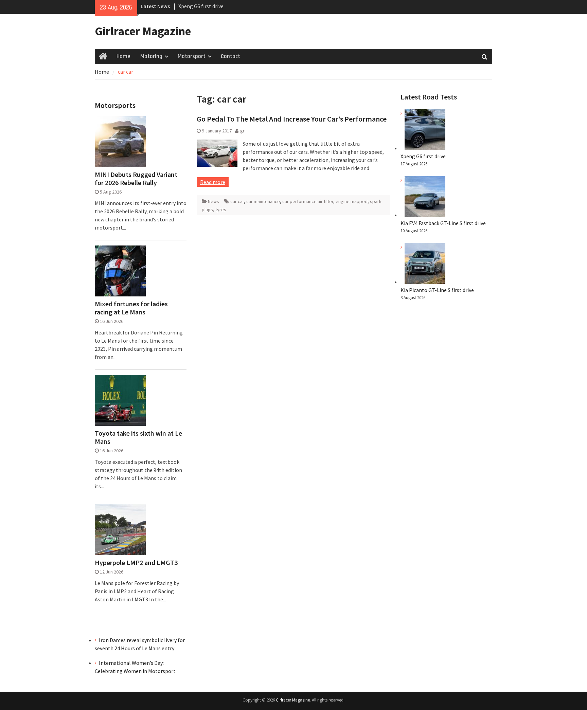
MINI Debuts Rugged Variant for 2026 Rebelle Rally (136, 178)
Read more (212, 182)
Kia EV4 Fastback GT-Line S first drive (443, 223)
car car (237, 201)
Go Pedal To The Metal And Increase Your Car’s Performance (292, 119)
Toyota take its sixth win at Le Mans (138, 437)
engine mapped (352, 201)
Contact (230, 56)
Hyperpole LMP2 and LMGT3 (136, 563)
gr (242, 131)
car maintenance (263, 201)
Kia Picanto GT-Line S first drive (437, 290)
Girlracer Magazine (143, 31)
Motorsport (192, 56)
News (213, 201)
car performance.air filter (307, 201)
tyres (220, 209)
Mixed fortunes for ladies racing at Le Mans (131, 308)
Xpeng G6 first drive (201, 6)
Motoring (151, 56)
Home (123, 56)
